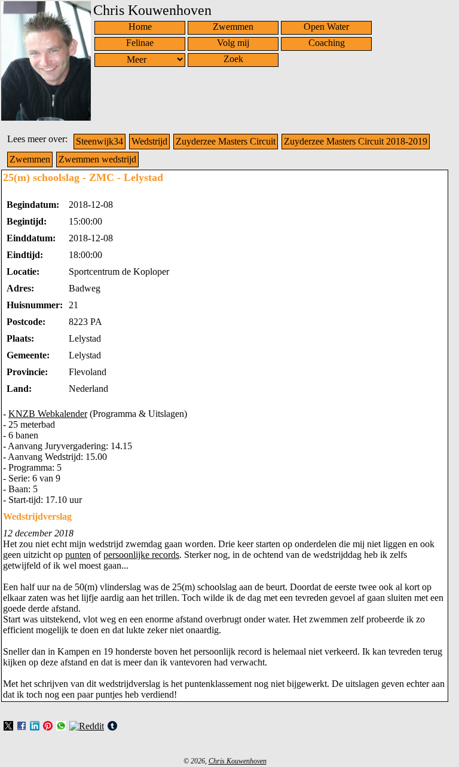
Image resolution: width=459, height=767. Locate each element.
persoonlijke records (141, 555)
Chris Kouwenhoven (238, 761)
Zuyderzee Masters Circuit (226, 141)
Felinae (140, 43)
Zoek (233, 59)
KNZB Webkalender (47, 414)
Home (140, 27)
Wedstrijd (149, 141)
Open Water (326, 27)
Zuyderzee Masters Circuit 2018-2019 (355, 141)
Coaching (326, 43)
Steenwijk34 (99, 141)
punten (78, 555)
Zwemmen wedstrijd (97, 159)
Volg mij (233, 43)
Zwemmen (233, 27)
